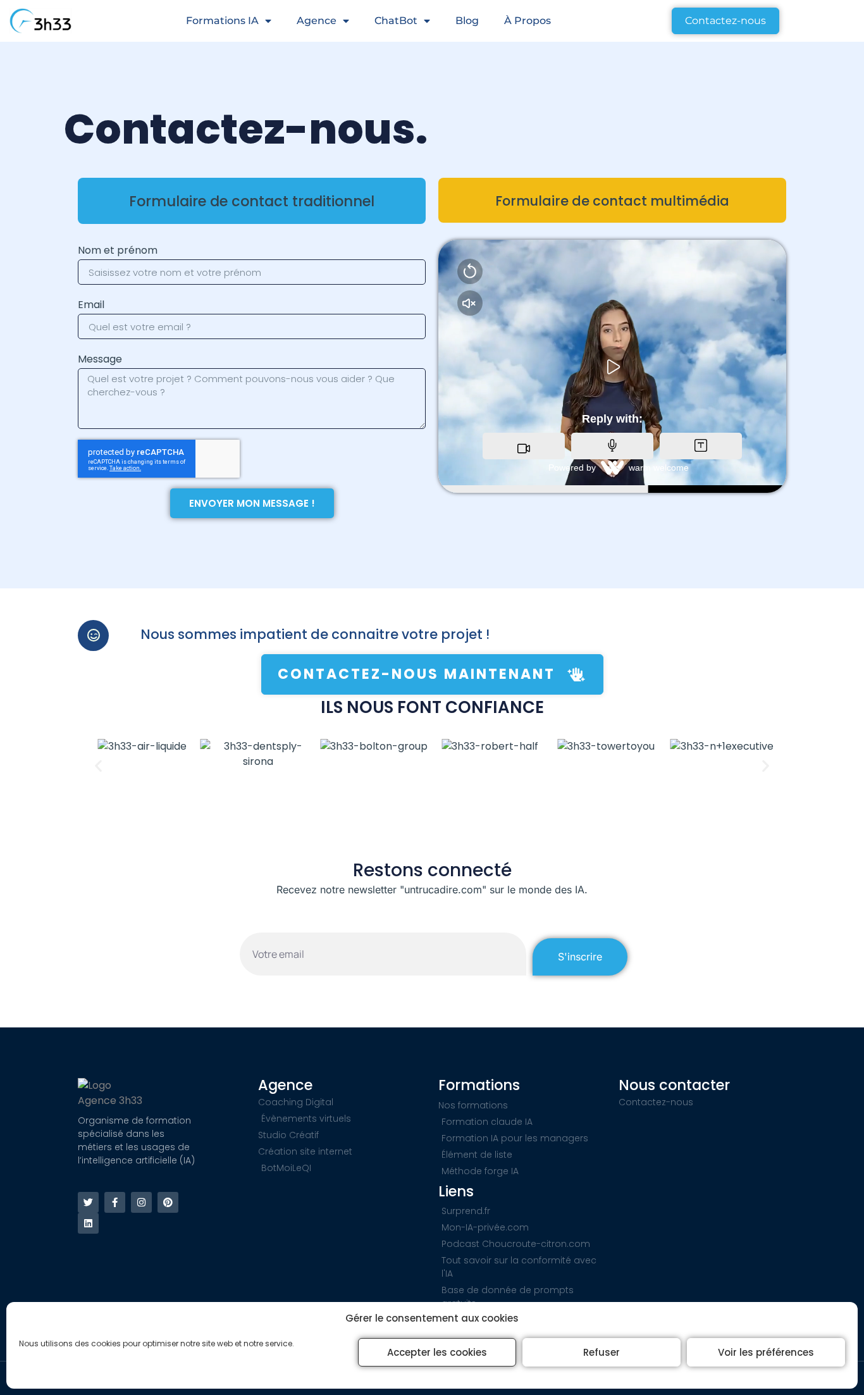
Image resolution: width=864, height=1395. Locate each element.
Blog (467, 21)
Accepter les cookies (437, 1352)
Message (100, 359)
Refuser (601, 1352)
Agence (316, 21)
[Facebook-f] (114, 1202)
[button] (98, 765)
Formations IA (222, 21)
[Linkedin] (88, 1223)
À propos (527, 21)
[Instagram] (141, 1202)
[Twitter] (88, 1202)
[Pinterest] (167, 1202)
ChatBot (395, 21)
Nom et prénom (117, 250)
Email (91, 304)
